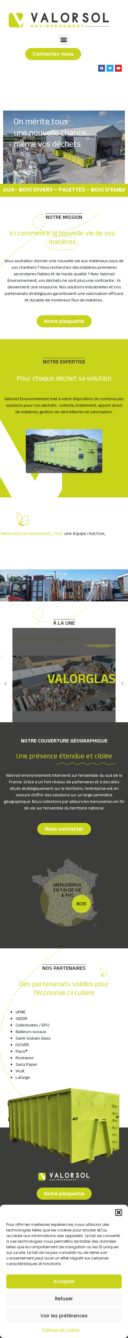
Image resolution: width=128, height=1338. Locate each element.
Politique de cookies (61, 1329)
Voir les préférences (64, 1315)
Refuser (64, 1298)
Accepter (64, 1281)
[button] (119, 1212)
